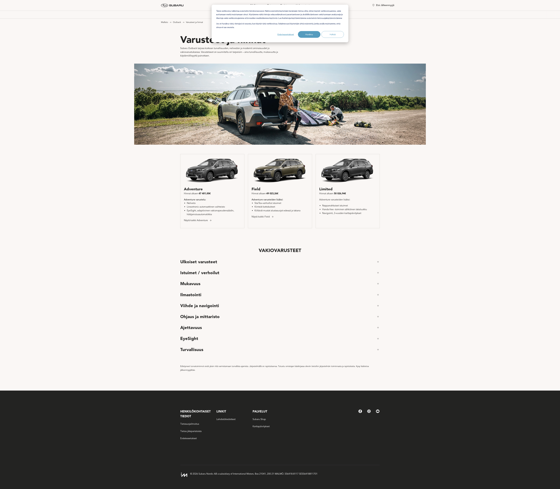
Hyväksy (309, 34)
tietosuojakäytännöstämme (329, 18)
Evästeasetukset (286, 34)
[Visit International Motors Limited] (184, 474)
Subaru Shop (259, 419)
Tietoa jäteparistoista (191, 431)
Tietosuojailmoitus (189, 423)
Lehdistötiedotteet (226, 419)
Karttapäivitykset (261, 426)
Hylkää (333, 34)
